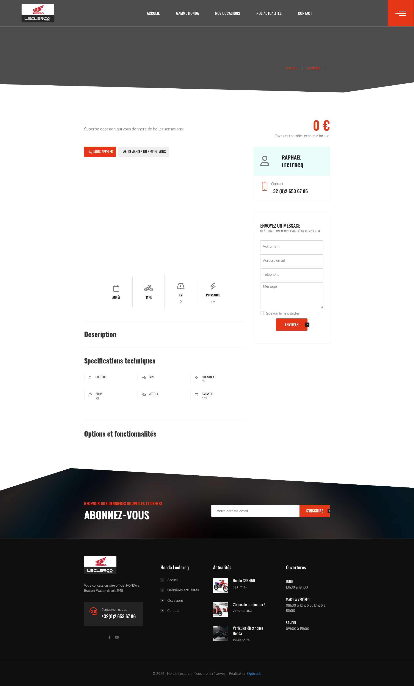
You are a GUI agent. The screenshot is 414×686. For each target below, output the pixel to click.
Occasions (175, 601)
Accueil (153, 13)
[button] (401, 13)
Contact (305, 13)
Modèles (313, 68)
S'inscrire (314, 511)
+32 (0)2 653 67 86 (289, 191)
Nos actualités (269, 13)
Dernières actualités (183, 590)
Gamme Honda (187, 13)
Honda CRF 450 (244, 580)
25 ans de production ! (249, 604)
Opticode (254, 673)
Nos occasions (227, 13)
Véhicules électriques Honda (248, 631)
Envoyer (292, 324)
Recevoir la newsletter (282, 313)
